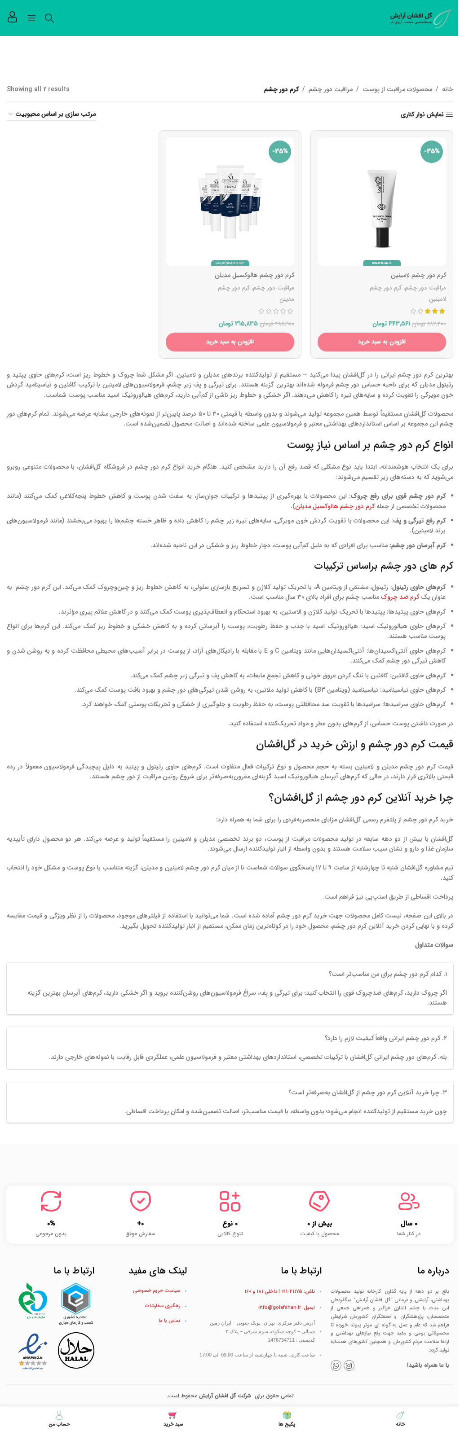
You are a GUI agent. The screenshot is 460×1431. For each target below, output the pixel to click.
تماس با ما (169, 1321)
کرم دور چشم (386, 288)
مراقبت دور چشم (331, 89)
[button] (382, 342)
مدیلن (286, 299)
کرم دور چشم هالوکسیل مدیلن (335, 506)
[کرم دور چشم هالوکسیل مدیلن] (230, 201)
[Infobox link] (12, 18)
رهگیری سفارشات (162, 1306)
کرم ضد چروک (400, 597)
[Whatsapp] (336, 1365)
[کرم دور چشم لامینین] (382, 201)
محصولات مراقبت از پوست (397, 89)
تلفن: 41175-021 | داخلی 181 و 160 (279, 1291)
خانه (447, 89)
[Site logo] (421, 17)
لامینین (437, 299)
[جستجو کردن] (49, 18)
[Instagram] (349, 1365)
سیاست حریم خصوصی (156, 1291)
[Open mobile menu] (31, 18)
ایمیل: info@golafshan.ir (286, 1308)
